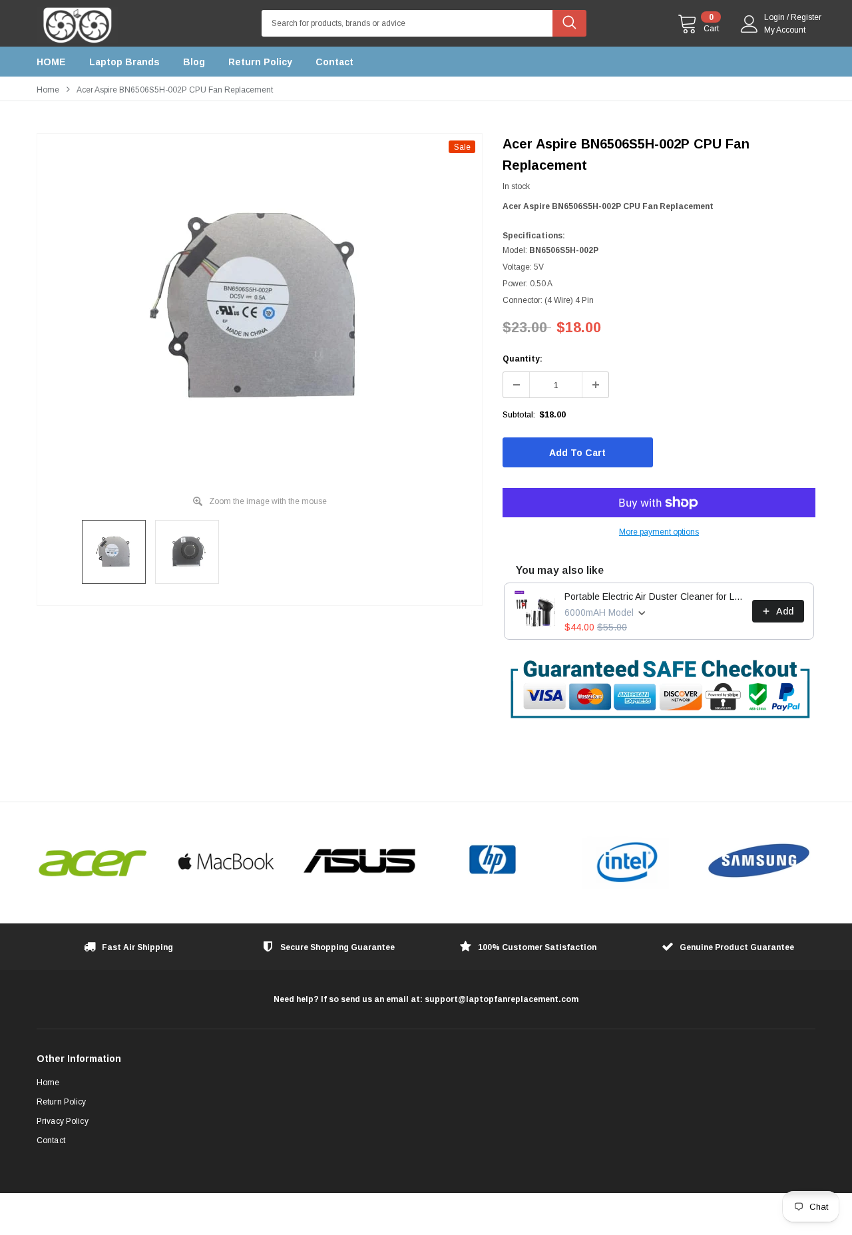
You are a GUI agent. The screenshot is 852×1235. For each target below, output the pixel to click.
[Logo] (77, 21)
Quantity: (522, 359)
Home (48, 90)
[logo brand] (93, 862)
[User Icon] (749, 24)
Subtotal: (519, 414)
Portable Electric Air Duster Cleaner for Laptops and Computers (654, 596)
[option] (259, 306)
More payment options (659, 532)
